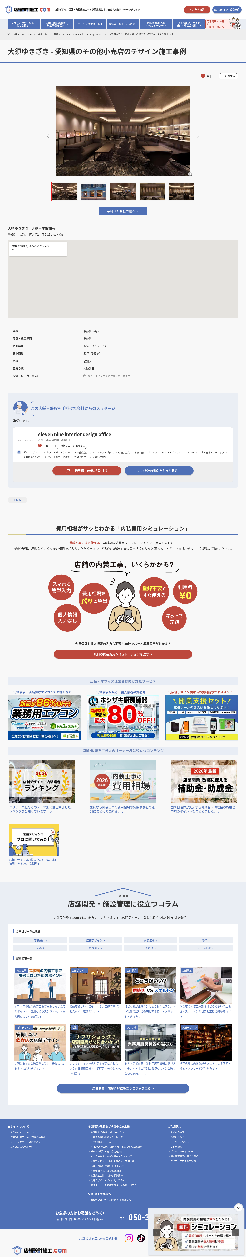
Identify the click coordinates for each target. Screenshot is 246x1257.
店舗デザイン (94, 940)
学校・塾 (139, 452)
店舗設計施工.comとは (22, 1132)
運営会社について (179, 1141)
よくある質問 (177, 1132)
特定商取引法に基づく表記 (184, 1156)
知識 (39, 948)
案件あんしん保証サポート (24, 1146)
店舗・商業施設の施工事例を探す (108, 1166)
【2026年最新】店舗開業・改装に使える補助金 (117, 1146)
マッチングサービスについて (25, 1141)
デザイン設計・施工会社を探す (107, 1151)
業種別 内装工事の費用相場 (107, 1170)
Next (198, 135)
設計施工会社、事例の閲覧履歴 (107, 1175)
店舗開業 (94, 948)
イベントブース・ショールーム (178, 452)
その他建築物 (99, 456)
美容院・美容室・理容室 (57, 456)
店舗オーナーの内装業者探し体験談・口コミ (114, 1185)
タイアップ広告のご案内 (183, 1161)
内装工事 (149, 940)
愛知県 (87, 361)
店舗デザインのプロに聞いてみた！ (109, 1180)
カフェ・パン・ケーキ (58, 452)
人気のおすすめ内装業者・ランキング (112, 1156)
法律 (204, 940)
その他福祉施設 (31, 456)
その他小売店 (91, 331)
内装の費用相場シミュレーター (109, 1137)
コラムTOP (204, 948)
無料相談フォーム (102, 1141)
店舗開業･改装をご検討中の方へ (107, 1132)
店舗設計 (39, 940)
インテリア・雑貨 (102, 452)
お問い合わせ (177, 1137)
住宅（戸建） (81, 456)
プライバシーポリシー (182, 1151)
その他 (149, 948)
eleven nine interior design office (74, 434)
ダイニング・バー (32, 452)
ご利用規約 (176, 1146)
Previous (47, 135)
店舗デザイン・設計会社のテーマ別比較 (113, 1161)
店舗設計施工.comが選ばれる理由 (28, 1137)
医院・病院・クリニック (211, 452)
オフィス (152, 452)
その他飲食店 (81, 452)
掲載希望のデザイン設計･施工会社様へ (111, 1199)
